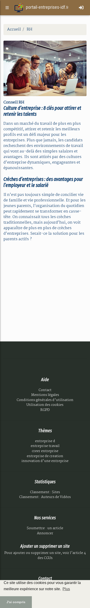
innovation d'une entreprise (45, 461)
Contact (45, 390)
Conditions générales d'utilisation (45, 400)
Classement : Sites (45, 492)
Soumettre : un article (45, 528)
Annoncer (45, 533)
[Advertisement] (45, 291)
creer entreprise (45, 451)
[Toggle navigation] (81, 7)
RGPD (45, 410)
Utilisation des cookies (45, 405)
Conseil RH (13, 102)
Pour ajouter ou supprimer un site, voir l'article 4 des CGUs (45, 555)
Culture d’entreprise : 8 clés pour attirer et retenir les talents (42, 111)
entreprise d (45, 441)
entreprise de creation (45, 456)
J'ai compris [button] (15, 602)
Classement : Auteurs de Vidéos (45, 497)
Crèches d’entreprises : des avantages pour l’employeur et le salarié (43, 182)
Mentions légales (45, 395)
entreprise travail (45, 446)
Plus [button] (66, 589)
